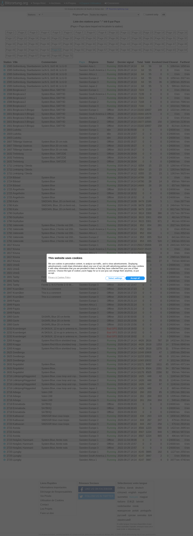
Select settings (115, 278)
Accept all (135, 278)
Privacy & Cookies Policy (59, 277)
